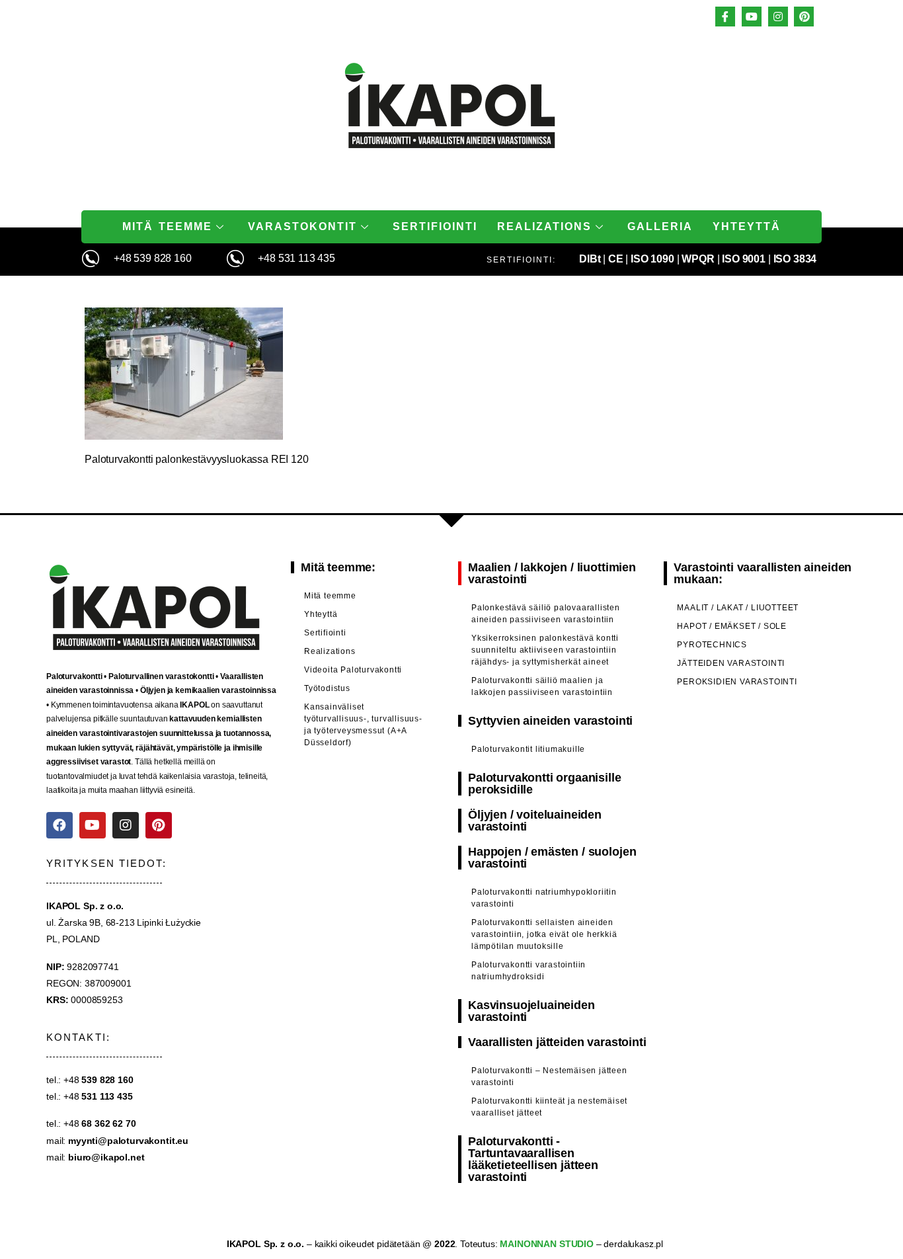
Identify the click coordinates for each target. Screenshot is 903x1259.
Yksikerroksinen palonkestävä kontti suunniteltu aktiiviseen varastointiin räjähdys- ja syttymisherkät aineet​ (545, 650)
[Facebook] (59, 825)
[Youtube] (92, 825)
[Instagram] (125, 825)
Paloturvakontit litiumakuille (528, 749)
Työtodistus (327, 688)
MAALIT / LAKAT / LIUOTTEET (738, 607)
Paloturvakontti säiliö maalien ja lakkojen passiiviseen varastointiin (542, 686)
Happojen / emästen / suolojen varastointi (552, 857)
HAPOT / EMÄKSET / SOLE (732, 626)
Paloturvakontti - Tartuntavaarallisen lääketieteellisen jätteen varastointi (533, 1159)
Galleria (660, 226)
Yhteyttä (747, 226)
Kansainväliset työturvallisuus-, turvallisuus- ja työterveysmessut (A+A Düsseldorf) (363, 724)
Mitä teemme (167, 226)
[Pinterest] (158, 825)
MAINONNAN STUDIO (546, 1244)
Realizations (544, 226)
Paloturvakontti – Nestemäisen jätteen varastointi (549, 1076)
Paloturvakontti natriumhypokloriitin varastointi (544, 898)
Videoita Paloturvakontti (353, 669)
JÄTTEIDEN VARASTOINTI (731, 663)
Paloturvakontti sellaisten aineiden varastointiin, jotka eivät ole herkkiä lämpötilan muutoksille (544, 934)
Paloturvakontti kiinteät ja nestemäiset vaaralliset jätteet (549, 1106)
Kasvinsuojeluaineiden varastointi (531, 1011)
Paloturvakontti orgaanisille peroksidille (544, 783)
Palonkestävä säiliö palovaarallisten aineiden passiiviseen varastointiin (545, 613)
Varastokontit (302, 226)
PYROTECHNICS (712, 644)
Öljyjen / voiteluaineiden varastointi (535, 820)
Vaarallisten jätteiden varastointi (557, 1042)
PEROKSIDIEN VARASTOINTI (737, 681)
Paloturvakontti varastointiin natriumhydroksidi (528, 970)
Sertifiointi (435, 226)
